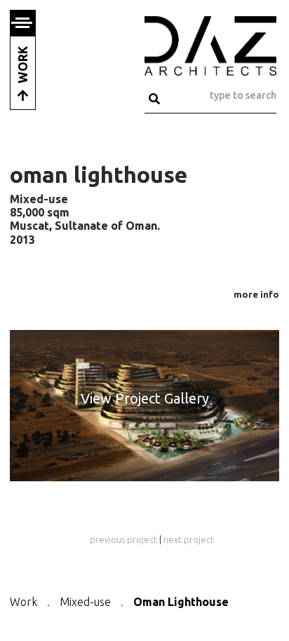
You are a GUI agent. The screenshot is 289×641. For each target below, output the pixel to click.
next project (188, 539)
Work (23, 601)
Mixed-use (85, 601)
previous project (123, 539)
